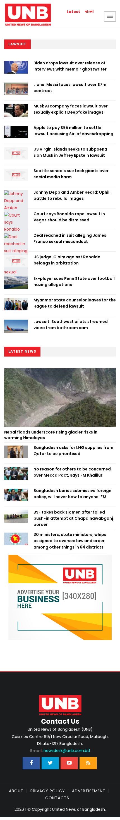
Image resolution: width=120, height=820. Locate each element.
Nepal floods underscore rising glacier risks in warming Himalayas (50, 435)
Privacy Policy (47, 791)
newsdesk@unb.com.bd (60, 750)
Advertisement (88, 791)
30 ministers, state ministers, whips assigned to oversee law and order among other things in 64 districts (69, 541)
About (16, 791)
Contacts (57, 798)
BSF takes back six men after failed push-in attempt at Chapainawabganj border (73, 518)
